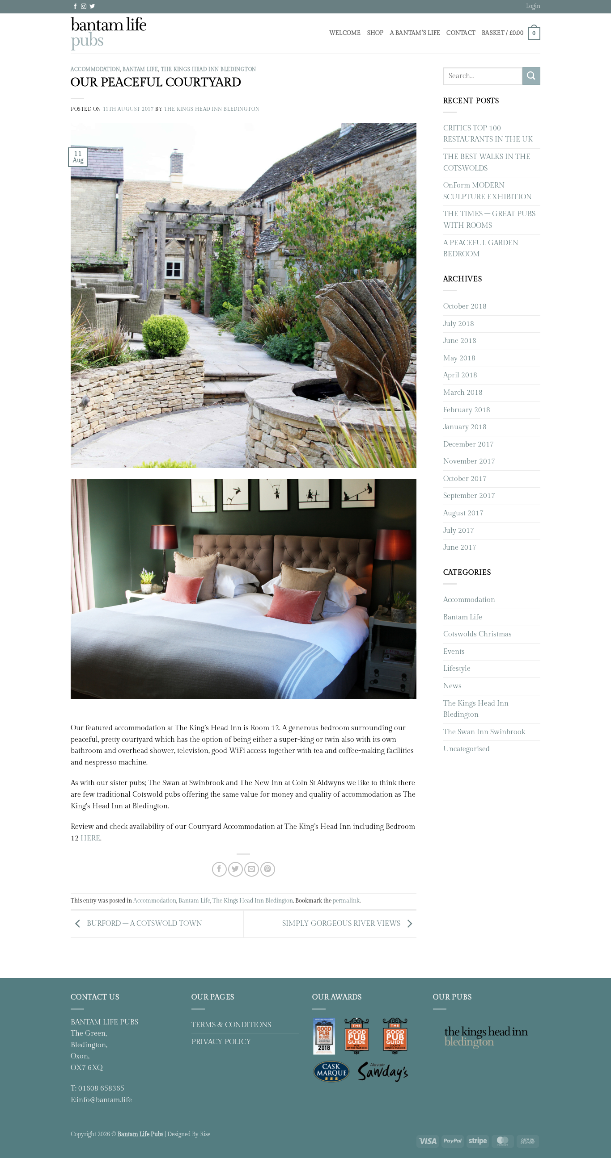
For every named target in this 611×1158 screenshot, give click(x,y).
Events (454, 652)
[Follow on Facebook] (75, 7)
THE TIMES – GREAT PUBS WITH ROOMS (489, 220)
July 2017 (458, 531)
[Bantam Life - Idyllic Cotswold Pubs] (108, 33)
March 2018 (463, 393)
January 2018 (465, 427)
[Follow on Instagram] (83, 7)
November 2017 (469, 461)
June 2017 (459, 547)
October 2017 (465, 479)
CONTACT (460, 33)
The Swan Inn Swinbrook (484, 732)
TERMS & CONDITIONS (231, 1025)
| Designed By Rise (187, 1134)
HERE (90, 838)
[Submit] (531, 75)
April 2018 (460, 375)
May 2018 (459, 358)
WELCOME (345, 33)
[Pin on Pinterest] (267, 869)
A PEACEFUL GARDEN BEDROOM (480, 249)
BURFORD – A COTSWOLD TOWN (143, 924)
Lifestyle (457, 669)
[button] (533, 6)
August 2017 (463, 513)
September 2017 (469, 496)
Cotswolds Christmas (477, 634)
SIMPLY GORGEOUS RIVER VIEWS (342, 924)
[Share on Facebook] (219, 869)
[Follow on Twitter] (92, 7)
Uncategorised (466, 749)
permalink (346, 901)
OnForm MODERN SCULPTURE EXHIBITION (487, 191)
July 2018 (458, 324)
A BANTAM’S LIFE (415, 33)
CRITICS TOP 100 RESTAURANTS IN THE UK (488, 134)
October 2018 (465, 306)
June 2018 (459, 341)
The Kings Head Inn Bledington (208, 69)
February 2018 (466, 410)
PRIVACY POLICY (221, 1042)
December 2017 (468, 444)
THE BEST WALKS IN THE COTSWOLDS (486, 163)
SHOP (375, 33)
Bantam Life (140, 69)
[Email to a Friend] (251, 869)
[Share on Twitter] (235, 869)
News (452, 686)
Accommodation (95, 69)
